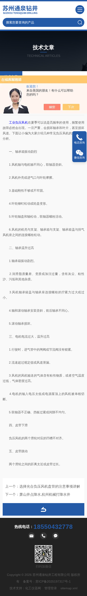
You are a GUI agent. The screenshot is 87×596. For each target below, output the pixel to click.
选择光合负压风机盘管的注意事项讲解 (49, 486)
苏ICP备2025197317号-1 (53, 581)
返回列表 (43, 509)
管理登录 (50, 588)
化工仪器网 (33, 588)
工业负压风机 (18, 122)
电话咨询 (79, 142)
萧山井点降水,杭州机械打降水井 (44, 494)
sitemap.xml (68, 588)
